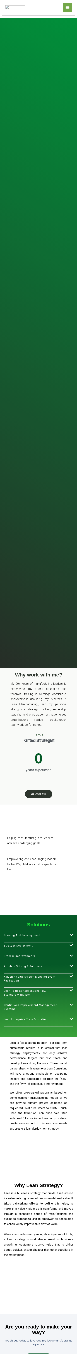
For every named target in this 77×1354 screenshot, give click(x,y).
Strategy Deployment (18, 945)
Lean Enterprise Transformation (26, 1019)
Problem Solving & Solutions (23, 966)
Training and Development (22, 935)
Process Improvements (19, 956)
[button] (38, 937)
